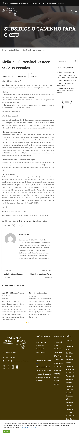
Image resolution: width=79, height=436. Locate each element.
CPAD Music (58, 356)
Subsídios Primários (69, 387)
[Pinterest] (22, 225)
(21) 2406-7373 (37, 3)
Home (4, 50)
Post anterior (8, 270)
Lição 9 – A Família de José (66, 80)
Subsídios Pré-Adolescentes (71, 374)
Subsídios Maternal (69, 404)
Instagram (71, 102)
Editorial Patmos (57, 379)
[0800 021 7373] (3, 352)
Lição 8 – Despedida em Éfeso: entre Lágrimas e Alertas (65, 91)
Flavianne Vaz (24, 235)
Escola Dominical (14, 221)
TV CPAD (57, 374)
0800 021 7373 (25, 3)
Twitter (67, 102)
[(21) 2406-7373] (3, 357)
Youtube (62, 107)
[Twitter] (18, 225)
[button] (26, 322)
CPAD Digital (58, 349)
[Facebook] (13, 225)
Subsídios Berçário (69, 410)
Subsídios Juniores (69, 381)
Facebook (62, 102)
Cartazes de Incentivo (43, 374)
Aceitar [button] (6, 431)
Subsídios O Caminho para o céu (34, 50)
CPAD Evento (58, 363)
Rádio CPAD (58, 370)
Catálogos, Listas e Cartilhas (43, 379)
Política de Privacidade (40, 347)
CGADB (56, 384)
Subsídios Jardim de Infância (69, 396)
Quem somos (41, 342)
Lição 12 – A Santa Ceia (38, 293)
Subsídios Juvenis (69, 361)
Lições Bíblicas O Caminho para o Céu (33, 221)
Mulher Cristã (58, 360)
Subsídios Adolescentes (70, 367)
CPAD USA (57, 367)
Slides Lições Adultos (43, 367)
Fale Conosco (41, 352)
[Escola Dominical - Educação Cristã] (9, 11)
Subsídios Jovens (69, 354)
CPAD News (58, 352)
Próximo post (47, 270)
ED (6, 221)
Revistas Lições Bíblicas (11, 3)
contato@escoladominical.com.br (54, 3)
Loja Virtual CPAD (58, 343)
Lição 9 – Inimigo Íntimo (65, 72)
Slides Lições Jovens (43, 370)
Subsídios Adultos (69, 347)
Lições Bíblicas (14, 50)
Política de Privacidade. (29, 427)
